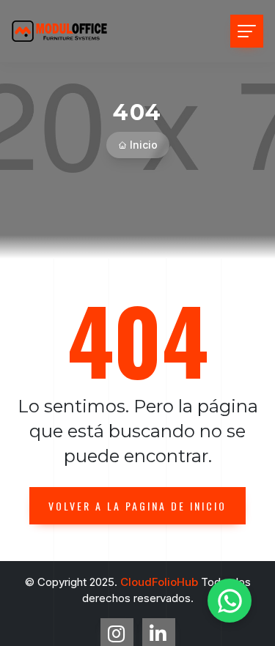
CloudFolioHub (159, 582)
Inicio (144, 144)
